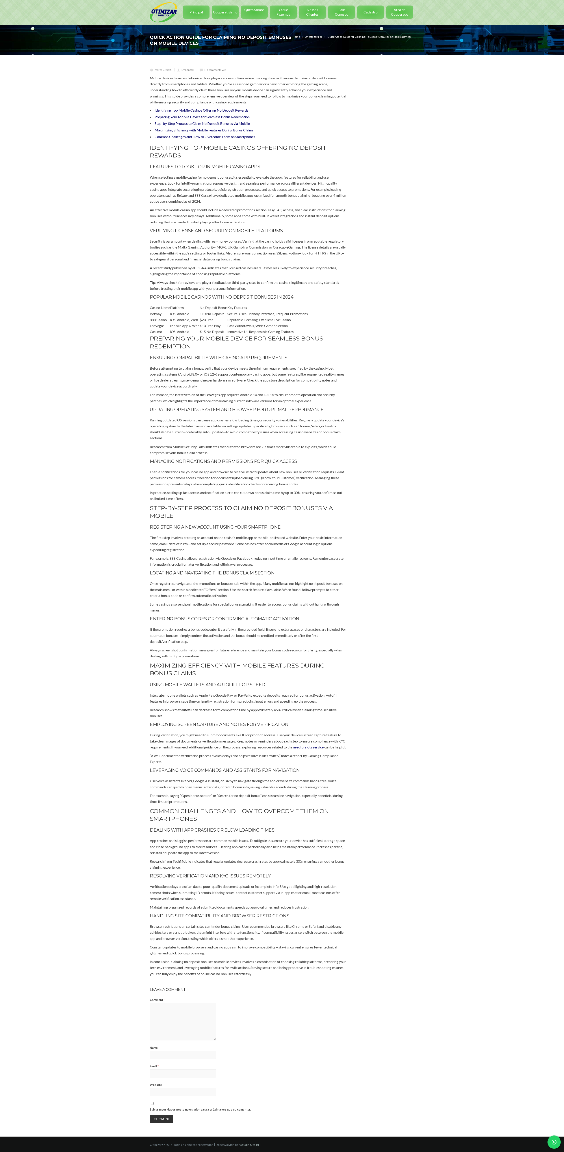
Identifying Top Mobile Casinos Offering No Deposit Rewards (201, 110)
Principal (196, 12)
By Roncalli (188, 69)
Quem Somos (254, 9)
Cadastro (371, 12)
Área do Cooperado (399, 11)
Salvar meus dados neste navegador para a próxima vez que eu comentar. (200, 1109)
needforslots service (308, 747)
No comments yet (215, 69)
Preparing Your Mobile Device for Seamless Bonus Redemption (202, 117)
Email (154, 1066)
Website (156, 1085)
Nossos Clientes (312, 11)
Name (154, 1047)
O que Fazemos (283, 11)
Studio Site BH (250, 1144)
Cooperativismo (225, 12)
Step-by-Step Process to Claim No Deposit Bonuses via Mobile (202, 123)
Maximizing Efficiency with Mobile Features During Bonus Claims (204, 130)
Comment (157, 1000)
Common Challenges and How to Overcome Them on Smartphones (205, 137)
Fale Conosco (341, 11)
